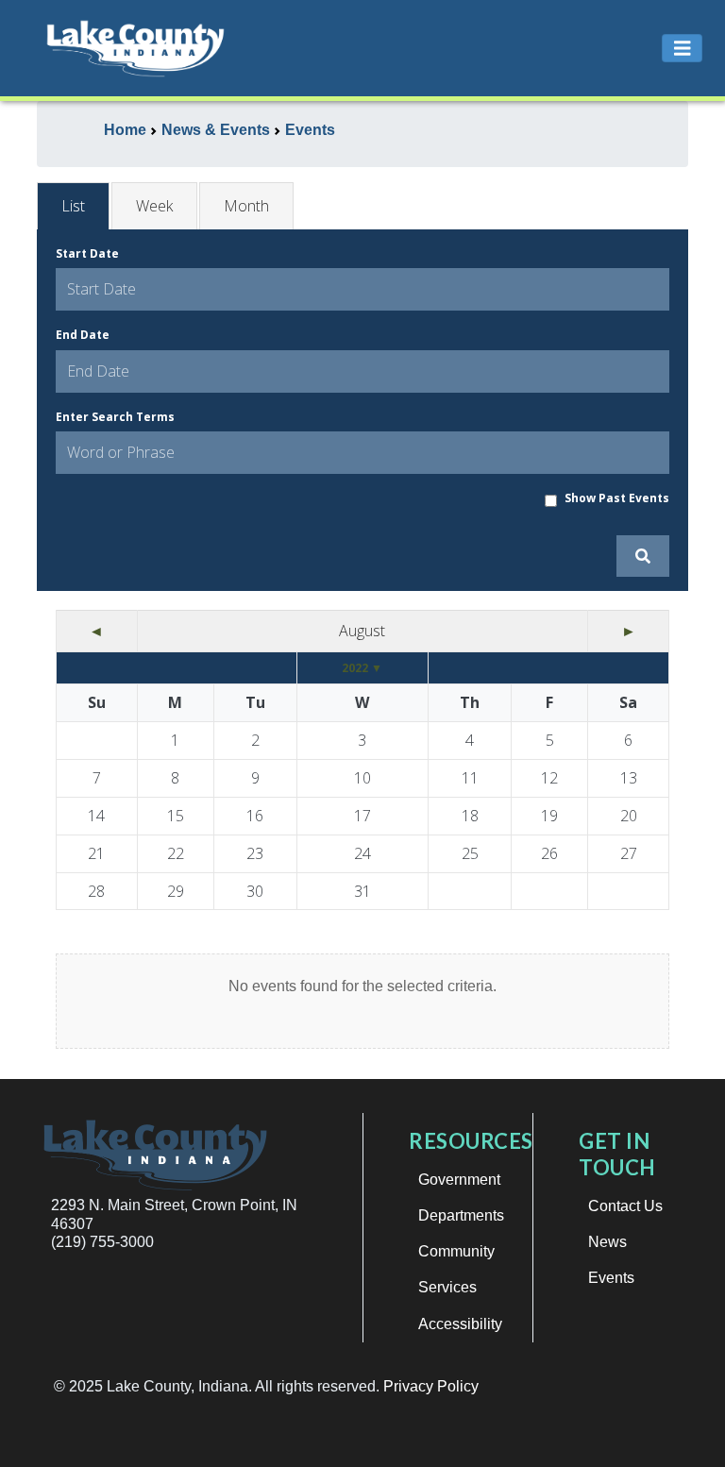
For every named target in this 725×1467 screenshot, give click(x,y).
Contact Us (625, 1206)
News (607, 1242)
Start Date (87, 253)
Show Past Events (617, 498)
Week (154, 205)
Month (246, 205)
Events (611, 1278)
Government (459, 1180)
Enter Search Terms (115, 417)
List (73, 205)
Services (447, 1287)
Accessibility (460, 1324)
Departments (461, 1215)
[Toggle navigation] (682, 48)
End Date (83, 335)
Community (456, 1251)
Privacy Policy (431, 1386)
